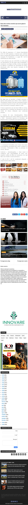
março (3, 403)
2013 (3, 377)
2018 (3, 386)
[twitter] (26, 3)
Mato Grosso (12, 337)
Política (20, 337)
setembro (4, 414)
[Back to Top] (17, 501)
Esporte (23, 335)
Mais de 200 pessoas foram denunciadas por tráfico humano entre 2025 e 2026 (13, 242)
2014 (3, 379)
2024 (3, 398)
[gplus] (25, 3)
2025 (3, 422)
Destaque (7, 29)
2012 (3, 375)
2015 (3, 380)
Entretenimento (17, 335)
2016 (3, 382)
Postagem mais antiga (5, 261)
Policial (16, 337)
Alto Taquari (3, 335)
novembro (4, 418)
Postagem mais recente (22, 261)
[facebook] (23, 3)
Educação (12, 335)
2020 (3, 390)
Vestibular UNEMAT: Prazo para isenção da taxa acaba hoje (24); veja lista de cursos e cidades (14, 255)
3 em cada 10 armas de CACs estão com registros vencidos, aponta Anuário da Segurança (13, 229)
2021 (3, 392)
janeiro (3, 399)
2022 (3, 394)
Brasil (3, 29)
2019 (3, 388)
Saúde (2, 340)
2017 (3, 384)
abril (3, 405)
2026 (3, 424)
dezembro (4, 420)
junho (3, 409)
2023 (3, 396)
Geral (12, 29)
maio (3, 407)
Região (25, 337)
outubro (4, 416)
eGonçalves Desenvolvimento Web (17, 503)
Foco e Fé (2, 337)
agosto (3, 412)
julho (3, 411)
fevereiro (4, 401)
